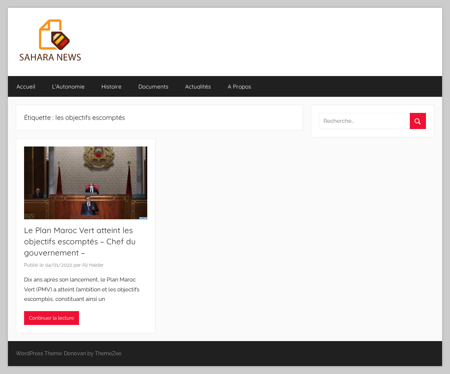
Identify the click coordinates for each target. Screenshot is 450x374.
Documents (153, 86)
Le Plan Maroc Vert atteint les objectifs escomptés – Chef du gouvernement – (80, 241)
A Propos (239, 86)
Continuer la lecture (51, 318)
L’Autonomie (68, 86)
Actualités (198, 86)
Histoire (111, 86)
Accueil (25, 86)
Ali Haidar (92, 265)
